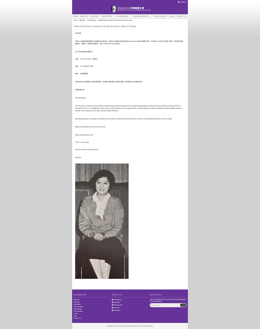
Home (75, 20)
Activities (77, 302)
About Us (77, 299)
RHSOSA (82, 20)
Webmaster (118, 300)
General (116, 308)
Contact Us (77, 318)
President (117, 310)
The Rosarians (91, 20)
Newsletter (77, 304)
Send (183, 305)
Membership (118, 305)
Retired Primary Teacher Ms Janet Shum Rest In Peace (115, 20)
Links (75, 316)
